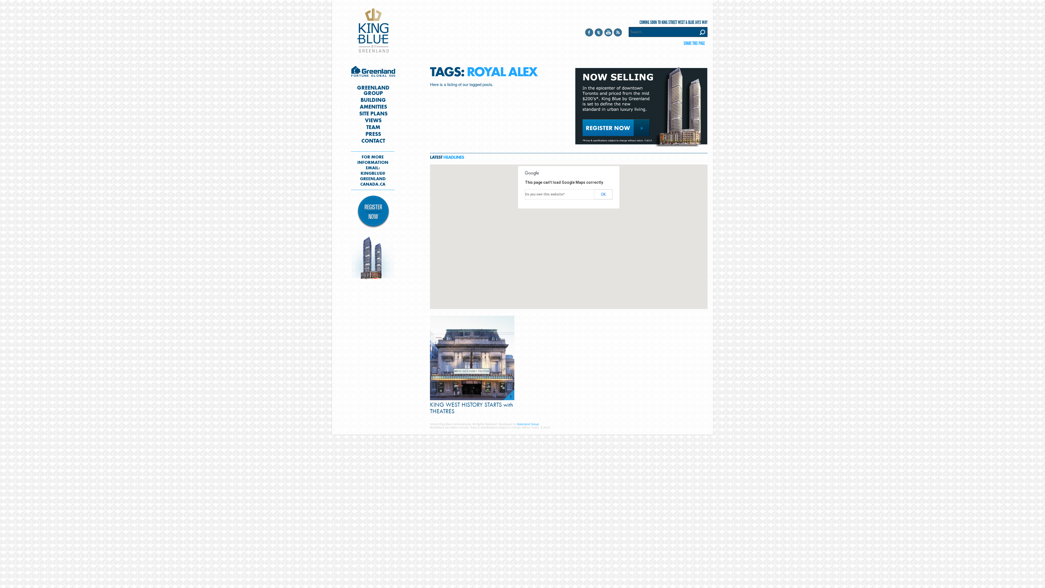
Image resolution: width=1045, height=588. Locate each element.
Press (373, 134)
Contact (373, 141)
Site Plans (373, 114)
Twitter (599, 32)
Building (373, 100)
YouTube (608, 32)
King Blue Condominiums (373, 30)
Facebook (589, 32)
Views (373, 120)
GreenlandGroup (373, 90)
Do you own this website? (545, 194)
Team (373, 127)
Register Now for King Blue (373, 211)
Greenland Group (373, 73)
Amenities (373, 107)
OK (603, 194)
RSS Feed (618, 32)
